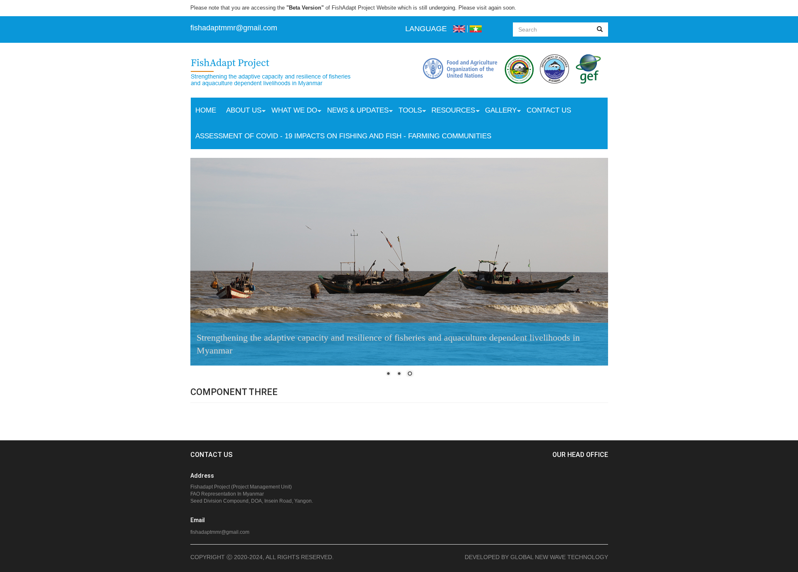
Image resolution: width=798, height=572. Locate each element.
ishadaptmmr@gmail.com (234, 28)
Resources (450, 111)
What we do (291, 111)
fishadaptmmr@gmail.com (219, 532)
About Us (241, 111)
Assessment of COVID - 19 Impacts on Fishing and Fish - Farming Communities (343, 136)
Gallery (498, 111)
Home (205, 110)
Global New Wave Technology (559, 557)
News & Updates (355, 111)
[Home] (279, 73)
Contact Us (549, 110)
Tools (408, 111)
